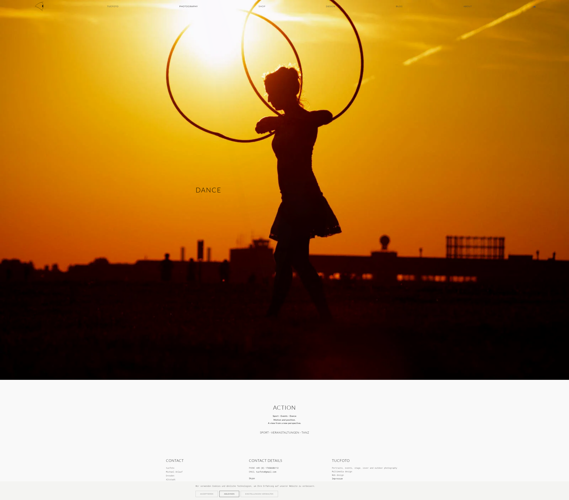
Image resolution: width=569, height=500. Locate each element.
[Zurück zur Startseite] (40, 6)
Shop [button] (262, 6)
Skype (252, 478)
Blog (399, 6)
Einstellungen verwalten (259, 494)
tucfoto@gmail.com (266, 471)
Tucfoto (113, 6)
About (467, 6)
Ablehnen (229, 494)
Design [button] (330, 6)
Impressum (337, 478)
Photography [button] (188, 6)
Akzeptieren (206, 494)
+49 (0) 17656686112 (267, 467)
